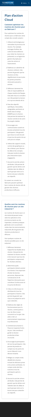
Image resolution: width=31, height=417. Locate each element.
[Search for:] (28, 3)
